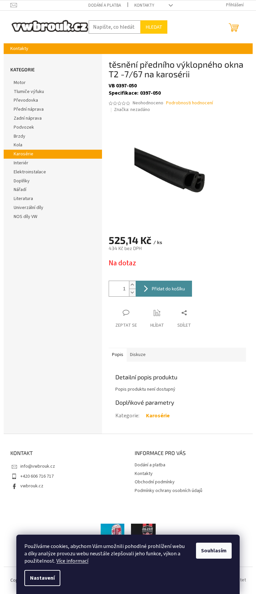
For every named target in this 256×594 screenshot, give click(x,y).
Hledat (154, 27)
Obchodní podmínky (155, 482)
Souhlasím (214, 550)
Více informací (72, 561)
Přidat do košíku (168, 288)
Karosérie (23, 154)
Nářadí (20, 189)
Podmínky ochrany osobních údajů (168, 490)
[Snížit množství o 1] (132, 292)
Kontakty (144, 5)
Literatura (23, 198)
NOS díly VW (25, 216)
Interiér (21, 163)
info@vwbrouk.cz (37, 466)
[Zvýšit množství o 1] (132, 285)
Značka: (132, 109)
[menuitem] (19, 48)
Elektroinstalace (30, 172)
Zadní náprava (28, 118)
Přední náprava (29, 109)
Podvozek (24, 127)
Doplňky (22, 181)
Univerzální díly (28, 207)
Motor (20, 82)
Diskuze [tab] (138, 354)
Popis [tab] (117, 354)
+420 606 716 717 (37, 476)
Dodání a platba (104, 5)
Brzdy (19, 136)
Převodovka (26, 100)
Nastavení (42, 578)
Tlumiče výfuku (29, 91)
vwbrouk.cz (31, 486)
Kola (18, 145)
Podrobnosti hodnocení (189, 103)
